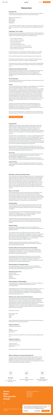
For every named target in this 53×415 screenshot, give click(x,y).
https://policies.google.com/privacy (34, 349)
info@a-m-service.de (12, 278)
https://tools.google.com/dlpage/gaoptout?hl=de (17, 156)
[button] (39, 2)
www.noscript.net (30, 197)
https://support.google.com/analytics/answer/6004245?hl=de (33, 159)
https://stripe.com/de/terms (23, 321)
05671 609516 (11, 21)
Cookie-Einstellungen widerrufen (16, 116)
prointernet (5, 410)
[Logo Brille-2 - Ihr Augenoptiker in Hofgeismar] (26, 2)
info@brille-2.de (12, 22)
